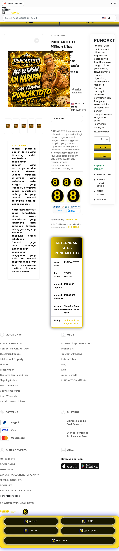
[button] (36, 40)
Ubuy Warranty (8, 396)
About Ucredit (69, 375)
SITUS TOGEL (7, 469)
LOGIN (29, 22)
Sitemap (4, 364)
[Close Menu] (3, 13)
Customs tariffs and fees (14, 375)
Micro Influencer (9, 385)
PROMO (33, 522)
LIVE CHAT (61, 540)
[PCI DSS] (7, 511)
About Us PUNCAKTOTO (13, 343)
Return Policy (68, 359)
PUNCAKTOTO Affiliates (74, 380)
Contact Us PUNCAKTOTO (14, 348)
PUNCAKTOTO (19, 145)
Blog (63, 364)
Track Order (7, 369)
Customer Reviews (71, 354)
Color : (58, 118)
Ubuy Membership (10, 390)
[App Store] (70, 467)
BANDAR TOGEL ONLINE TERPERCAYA (19, 474)
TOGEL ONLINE (7, 464)
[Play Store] (90, 467)
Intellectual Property (11, 359)
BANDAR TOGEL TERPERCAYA (15, 490)
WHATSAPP (90, 531)
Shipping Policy (8, 380)
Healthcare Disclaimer (12, 401)
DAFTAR (89, 22)
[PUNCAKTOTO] (15, 13)
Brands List (67, 348)
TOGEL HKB (6, 485)
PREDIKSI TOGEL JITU (11, 480)
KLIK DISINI (73, 227)
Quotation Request (11, 354)
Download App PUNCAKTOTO (77, 343)
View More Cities (9, 495)
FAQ (63, 369)
